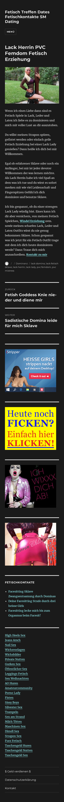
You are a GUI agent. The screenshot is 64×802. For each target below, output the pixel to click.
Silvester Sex (13, 707)
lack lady (31, 267)
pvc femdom (44, 267)
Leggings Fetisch (16, 673)
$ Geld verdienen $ (18, 771)
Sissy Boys (12, 702)
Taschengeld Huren (18, 745)
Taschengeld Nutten (19, 750)
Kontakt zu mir (36, 254)
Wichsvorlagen (15, 649)
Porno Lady (12, 692)
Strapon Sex (13, 736)
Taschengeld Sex (16, 755)
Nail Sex (10, 645)
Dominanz (22, 263)
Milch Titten (13, 721)
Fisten (9, 697)
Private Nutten (15, 659)
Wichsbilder (13, 654)
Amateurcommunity (18, 688)
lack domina (38, 263)
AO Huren (11, 683)
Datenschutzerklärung (20, 779)
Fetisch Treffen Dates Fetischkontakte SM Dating (27, 17)
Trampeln (11, 712)
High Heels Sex (15, 635)
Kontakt (10, 788)
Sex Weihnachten (17, 678)
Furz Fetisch (13, 740)
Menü (10, 31)
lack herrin (19, 267)
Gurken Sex (13, 664)
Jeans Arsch (13, 640)
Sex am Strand (15, 716)
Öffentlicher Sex (16, 669)
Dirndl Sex (12, 731)
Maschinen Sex (15, 726)
